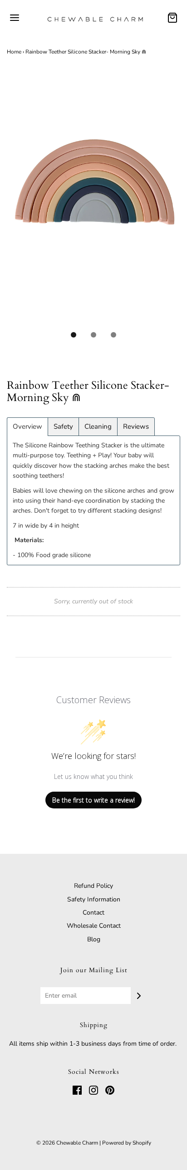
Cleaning (98, 426)
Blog (93, 939)
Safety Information (93, 899)
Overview (27, 426)
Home (14, 51)
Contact (93, 912)
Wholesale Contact (94, 925)
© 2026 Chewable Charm (67, 1142)
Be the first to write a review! (93, 800)
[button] (93, 204)
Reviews (136, 426)
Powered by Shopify (126, 1142)
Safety (63, 426)
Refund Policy (93, 885)
